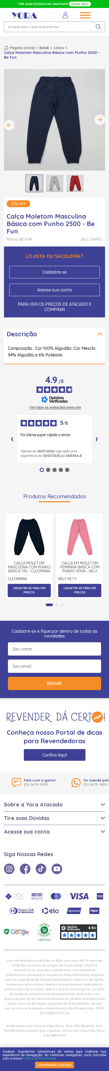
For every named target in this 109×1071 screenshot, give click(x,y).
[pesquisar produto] (98, 26)
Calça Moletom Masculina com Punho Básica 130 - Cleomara (29, 567)
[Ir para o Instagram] (9, 869)
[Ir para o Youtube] (57, 869)
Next (99, 119)
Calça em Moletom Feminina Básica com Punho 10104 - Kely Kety (79, 567)
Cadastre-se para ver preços (29, 590)
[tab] (49, 605)
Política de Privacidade (39, 1058)
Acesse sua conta (54, 289)
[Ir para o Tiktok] (41, 869)
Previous (9, 125)
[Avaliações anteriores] (12, 439)
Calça (58, 47)
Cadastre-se (54, 272)
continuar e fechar (54, 1065)
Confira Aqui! (54, 755)
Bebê (44, 47)
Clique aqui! (79, 4)
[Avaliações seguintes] (97, 439)
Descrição (22, 334)
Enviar (54, 683)
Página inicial (22, 47)
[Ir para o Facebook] (25, 869)
